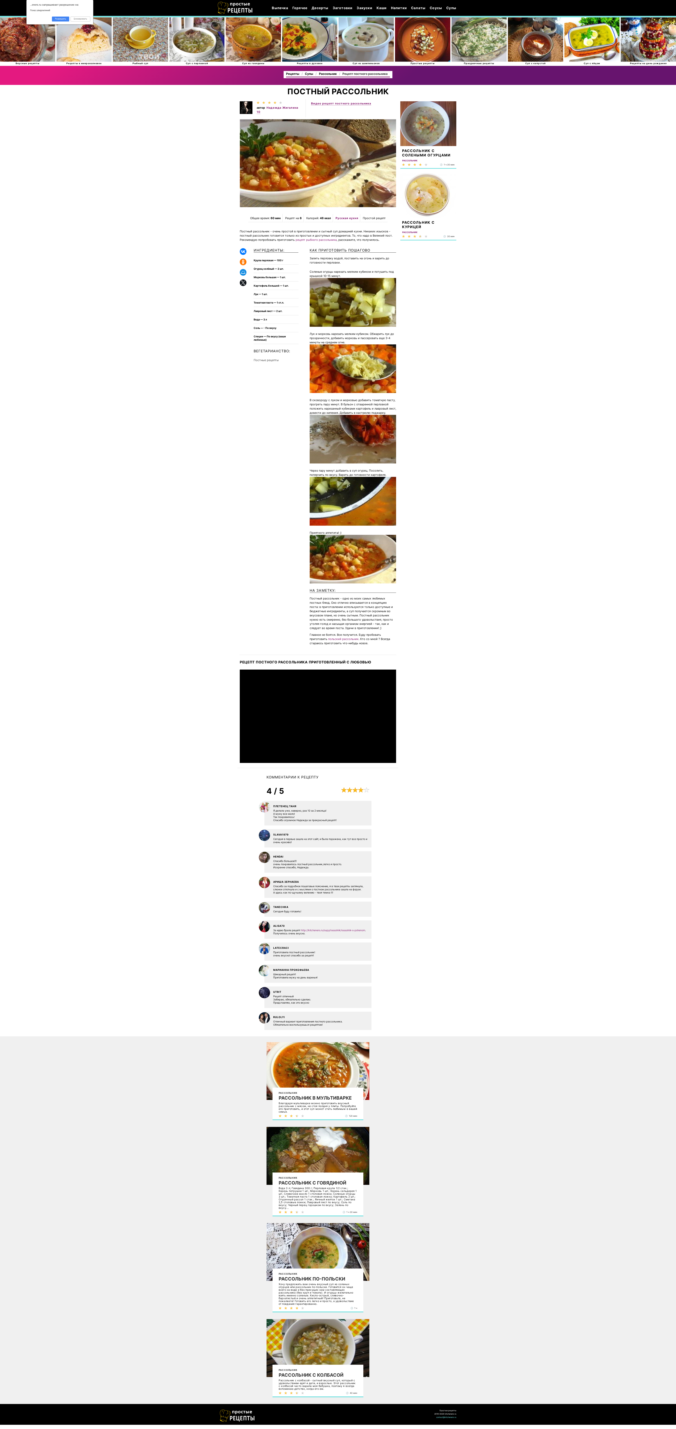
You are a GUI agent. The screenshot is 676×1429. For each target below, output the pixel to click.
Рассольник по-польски (312, 1279)
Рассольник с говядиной (312, 1183)
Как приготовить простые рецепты (235, 8)
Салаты (418, 8)
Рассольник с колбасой (311, 1375)
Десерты (320, 8)
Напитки (399, 8)
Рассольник (288, 1092)
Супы (451, 8)
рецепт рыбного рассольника (316, 240)
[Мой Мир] (243, 272)
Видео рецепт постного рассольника (341, 103)
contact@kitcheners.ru (446, 1417)
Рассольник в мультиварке (315, 1098)
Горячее (299, 8)
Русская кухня (347, 218)
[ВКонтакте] (243, 251)
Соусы (436, 8)
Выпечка (280, 8)
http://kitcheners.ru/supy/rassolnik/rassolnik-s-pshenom (333, 930)
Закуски (364, 8)
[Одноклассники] (243, 262)
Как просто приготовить (237, 1416)
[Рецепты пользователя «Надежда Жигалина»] (246, 113)
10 (258, 112)
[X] (243, 282)
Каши (382, 8)
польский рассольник (343, 639)
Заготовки (343, 8)
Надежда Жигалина (282, 107)
